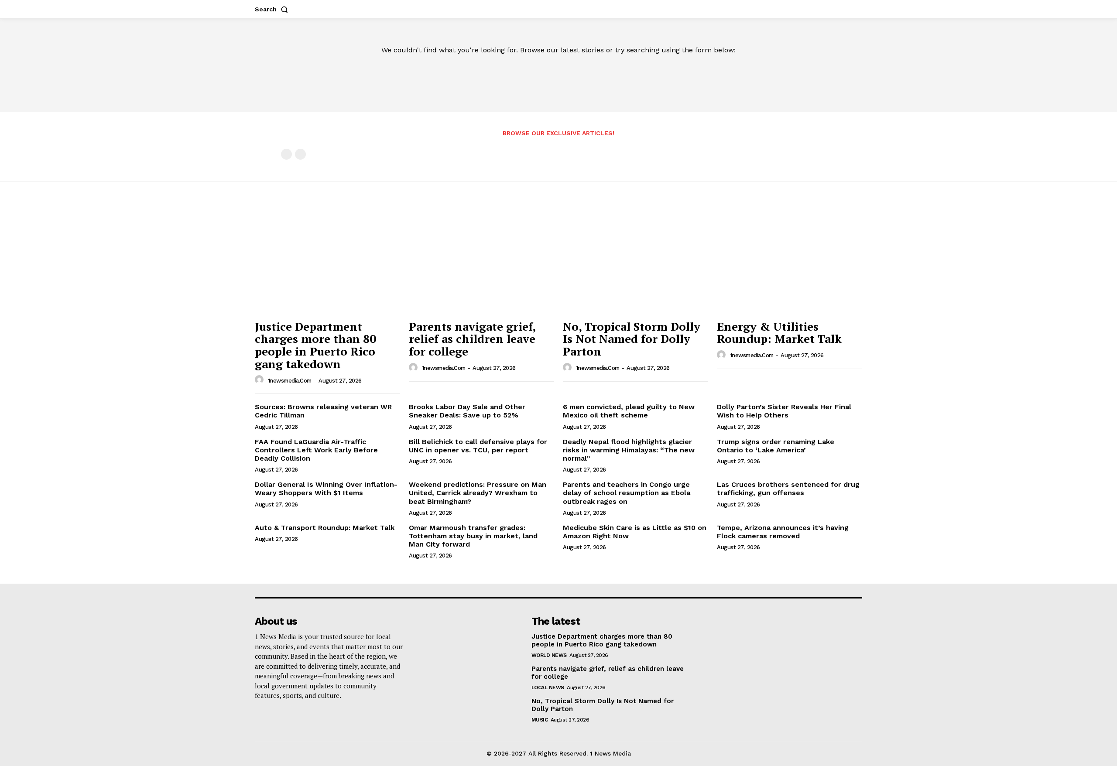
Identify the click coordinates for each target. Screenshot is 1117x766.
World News (549, 655)
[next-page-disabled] (300, 154)
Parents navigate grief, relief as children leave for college (472, 339)
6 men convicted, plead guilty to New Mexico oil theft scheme (629, 411)
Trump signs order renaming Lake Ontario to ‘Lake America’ (775, 446)
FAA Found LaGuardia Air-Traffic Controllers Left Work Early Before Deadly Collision (316, 450)
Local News (547, 687)
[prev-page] (286, 154)
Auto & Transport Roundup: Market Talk (324, 527)
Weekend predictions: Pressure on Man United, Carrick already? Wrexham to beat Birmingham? (477, 492)
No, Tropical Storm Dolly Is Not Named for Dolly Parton (631, 339)
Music (539, 720)
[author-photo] (260, 380)
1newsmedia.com (290, 380)
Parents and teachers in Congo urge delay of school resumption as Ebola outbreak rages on (626, 492)
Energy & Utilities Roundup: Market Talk (779, 332)
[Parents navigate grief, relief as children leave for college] (481, 260)
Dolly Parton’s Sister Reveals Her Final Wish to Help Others (784, 411)
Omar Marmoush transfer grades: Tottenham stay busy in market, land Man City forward (473, 535)
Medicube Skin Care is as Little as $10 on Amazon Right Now (634, 531)
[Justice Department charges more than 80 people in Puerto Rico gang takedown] (327, 260)
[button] (273, 9)
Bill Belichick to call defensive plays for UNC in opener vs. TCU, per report (478, 446)
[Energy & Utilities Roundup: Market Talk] (789, 260)
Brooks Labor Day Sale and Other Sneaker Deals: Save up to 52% (467, 411)
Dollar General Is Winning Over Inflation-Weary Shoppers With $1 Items (326, 488)
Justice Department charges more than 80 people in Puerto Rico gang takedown (315, 345)
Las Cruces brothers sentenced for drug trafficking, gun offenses (788, 488)
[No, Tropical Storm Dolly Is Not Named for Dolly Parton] (635, 260)
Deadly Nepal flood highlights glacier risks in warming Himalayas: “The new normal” (629, 450)
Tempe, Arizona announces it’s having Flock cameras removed (783, 531)
